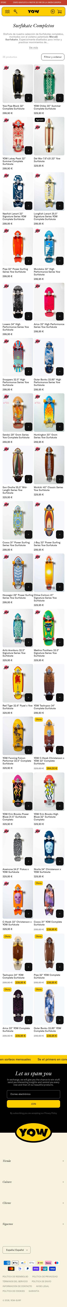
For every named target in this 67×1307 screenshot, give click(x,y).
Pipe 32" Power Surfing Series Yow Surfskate (15, 270)
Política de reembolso (15, 1276)
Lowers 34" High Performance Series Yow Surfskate (16, 327)
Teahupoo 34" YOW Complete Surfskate (13, 976)
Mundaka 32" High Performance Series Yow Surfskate (47, 272)
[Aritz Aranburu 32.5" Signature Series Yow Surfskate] (18, 628)
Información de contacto (17, 1286)
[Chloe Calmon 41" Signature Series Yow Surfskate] (49, 572)
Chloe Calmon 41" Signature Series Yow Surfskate (45, 598)
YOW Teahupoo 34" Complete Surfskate (45, 707)
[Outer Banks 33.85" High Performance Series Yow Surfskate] (49, 357)
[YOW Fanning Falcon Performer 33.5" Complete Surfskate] (18, 736)
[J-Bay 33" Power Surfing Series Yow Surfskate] (49, 520)
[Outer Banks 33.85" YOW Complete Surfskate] (49, 1006)
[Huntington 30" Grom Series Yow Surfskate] (49, 412)
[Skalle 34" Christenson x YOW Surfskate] (49, 847)
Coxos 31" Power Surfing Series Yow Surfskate (16, 544)
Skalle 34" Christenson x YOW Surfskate (47, 870)
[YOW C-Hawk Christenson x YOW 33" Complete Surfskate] (49, 736)
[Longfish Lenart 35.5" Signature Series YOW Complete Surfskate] (49, 191)
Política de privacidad (45, 1276)
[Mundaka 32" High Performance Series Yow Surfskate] (49, 246)
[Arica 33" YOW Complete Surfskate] (18, 1006)
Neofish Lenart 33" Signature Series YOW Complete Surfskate (14, 216)
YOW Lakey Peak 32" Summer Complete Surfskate (14, 161)
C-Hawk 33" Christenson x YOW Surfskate (17, 923)
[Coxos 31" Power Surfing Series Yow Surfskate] (18, 520)
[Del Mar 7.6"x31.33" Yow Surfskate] (49, 136)
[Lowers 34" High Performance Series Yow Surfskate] (18, 302)
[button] (7, 11)
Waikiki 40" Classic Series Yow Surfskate (48, 488)
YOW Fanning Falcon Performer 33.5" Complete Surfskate (17, 761)
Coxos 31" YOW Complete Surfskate (48, 923)
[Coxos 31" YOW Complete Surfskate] (49, 899)
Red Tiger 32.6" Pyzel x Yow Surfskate (17, 707)
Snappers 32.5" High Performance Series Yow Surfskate (16, 382)
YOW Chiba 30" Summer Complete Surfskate (47, 107)
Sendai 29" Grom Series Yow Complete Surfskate (16, 436)
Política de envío (41, 1281)
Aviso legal (42, 1286)
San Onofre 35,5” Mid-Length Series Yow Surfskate (15, 490)
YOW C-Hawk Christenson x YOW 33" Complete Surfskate (49, 761)
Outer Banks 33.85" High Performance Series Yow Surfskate (47, 382)
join (33, 1104)
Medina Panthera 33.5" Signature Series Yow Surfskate (46, 653)
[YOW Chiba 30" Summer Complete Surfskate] (49, 83)
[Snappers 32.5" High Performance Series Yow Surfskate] (18, 357)
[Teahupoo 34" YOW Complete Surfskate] (18, 953)
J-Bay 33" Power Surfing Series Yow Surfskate (47, 544)
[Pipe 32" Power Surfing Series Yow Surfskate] (18, 246)
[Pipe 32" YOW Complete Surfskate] (49, 953)
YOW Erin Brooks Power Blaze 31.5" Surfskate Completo (16, 817)
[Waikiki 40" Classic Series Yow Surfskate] (49, 465)
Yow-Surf (15, 1300)
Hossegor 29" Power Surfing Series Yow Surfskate (18, 596)
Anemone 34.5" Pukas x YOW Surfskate (16, 870)
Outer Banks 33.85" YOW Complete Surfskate (47, 1029)
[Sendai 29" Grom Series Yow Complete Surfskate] (18, 412)
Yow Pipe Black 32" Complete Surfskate (13, 107)
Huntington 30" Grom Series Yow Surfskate (45, 436)
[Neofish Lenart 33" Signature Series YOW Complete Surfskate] (18, 191)
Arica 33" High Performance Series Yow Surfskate (49, 325)
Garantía (34, 1291)
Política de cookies (14, 1291)
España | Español (15, 1250)
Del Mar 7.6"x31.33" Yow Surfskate (47, 160)
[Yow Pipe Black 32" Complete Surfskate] (18, 83)
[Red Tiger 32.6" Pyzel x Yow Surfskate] (18, 683)
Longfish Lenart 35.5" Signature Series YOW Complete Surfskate (46, 216)
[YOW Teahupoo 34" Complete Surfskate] (49, 683)
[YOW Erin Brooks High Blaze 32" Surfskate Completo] (49, 791)
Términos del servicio (15, 1281)
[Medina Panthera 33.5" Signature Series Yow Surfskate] (49, 628)
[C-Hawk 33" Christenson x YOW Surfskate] (18, 899)
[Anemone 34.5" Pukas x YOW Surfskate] (18, 847)
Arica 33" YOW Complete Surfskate (16, 1029)
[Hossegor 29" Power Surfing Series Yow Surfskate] (18, 572)
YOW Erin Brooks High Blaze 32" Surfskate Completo (46, 817)
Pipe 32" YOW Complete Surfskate (47, 976)
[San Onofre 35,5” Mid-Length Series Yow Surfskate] (18, 465)
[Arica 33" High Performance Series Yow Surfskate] (49, 302)
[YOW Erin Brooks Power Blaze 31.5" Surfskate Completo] (18, 791)
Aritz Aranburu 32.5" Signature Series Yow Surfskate (14, 653)
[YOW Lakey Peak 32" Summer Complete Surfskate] (18, 136)
